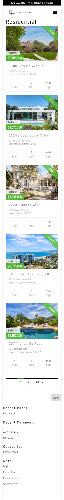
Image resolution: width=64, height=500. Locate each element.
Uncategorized (10, 452)
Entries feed (9, 472)
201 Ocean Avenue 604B (29, 274)
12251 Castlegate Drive (29, 135)
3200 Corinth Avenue (26, 66)
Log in (6, 466)
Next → (40, 382)
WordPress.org (10, 484)
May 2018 (8, 437)
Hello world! (9, 413)
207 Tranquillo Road (26, 343)
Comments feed (11, 478)
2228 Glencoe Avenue (27, 205)
